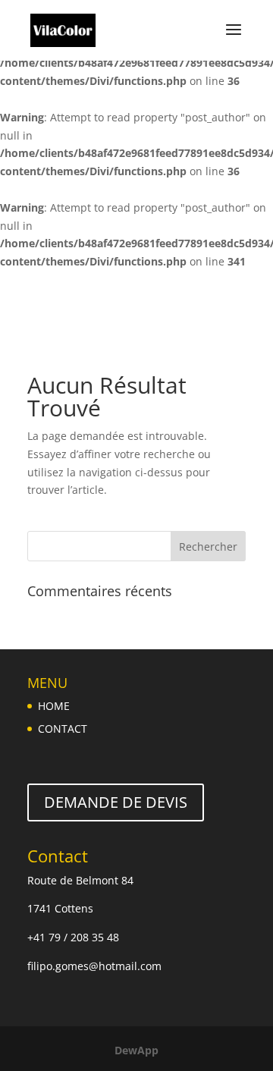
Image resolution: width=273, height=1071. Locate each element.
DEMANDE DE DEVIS (115, 802)
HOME (54, 706)
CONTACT (62, 728)
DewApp (136, 1050)
